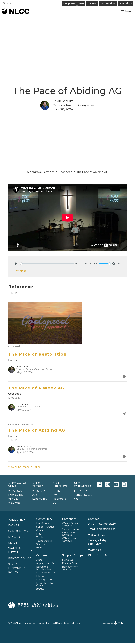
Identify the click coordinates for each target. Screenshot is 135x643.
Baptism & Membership (43, 568)
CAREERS (94, 550)
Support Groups (45, 526)
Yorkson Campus (71, 529)
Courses (40, 530)
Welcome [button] (15, 519)
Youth (39, 537)
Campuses (69, 3)
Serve (12, 542)
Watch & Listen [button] (14, 550)
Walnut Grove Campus (70, 524)
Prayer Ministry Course (44, 584)
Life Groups (42, 523)
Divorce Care (69, 563)
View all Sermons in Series (24, 466)
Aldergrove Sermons (40, 172)
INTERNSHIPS (97, 555)
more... (40, 547)
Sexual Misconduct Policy (17, 568)
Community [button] (17, 531)
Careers (92, 3)
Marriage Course (45, 579)
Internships (126, 3)
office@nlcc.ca (106, 528)
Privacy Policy (19, 558)
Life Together (44, 576)
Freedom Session (46, 572)
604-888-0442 (107, 524)
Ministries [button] (16, 536)
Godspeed (65, 172)
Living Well (68, 559)
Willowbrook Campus (69, 539)
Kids (38, 533)
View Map (14, 502)
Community (44, 519)
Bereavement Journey (70, 568)
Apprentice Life (45, 563)
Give (81, 3)
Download (20, 270)
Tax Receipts (108, 3)
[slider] (47, 263)
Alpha (39, 559)
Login (79, 623)
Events (13, 525)
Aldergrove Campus (68, 533)
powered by (113, 626)
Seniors (40, 544)
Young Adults (44, 540)
